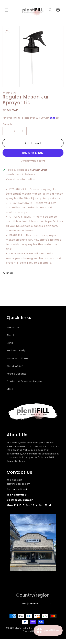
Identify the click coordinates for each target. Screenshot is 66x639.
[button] (6, 10)
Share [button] (10, 273)
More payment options (33, 160)
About (10, 335)
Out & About (15, 366)
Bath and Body (16, 350)
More (10, 389)
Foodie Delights (16, 373)
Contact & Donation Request (25, 381)
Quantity (7, 124)
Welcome (13, 327)
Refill (10, 343)
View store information (20, 179)
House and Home (17, 358)
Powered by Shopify (33, 631)
